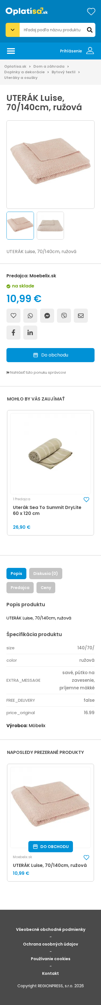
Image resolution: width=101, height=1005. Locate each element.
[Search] (89, 30)
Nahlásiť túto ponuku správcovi (37, 373)
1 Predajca (21, 499)
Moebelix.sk (22, 857)
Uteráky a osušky (21, 77)
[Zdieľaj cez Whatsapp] (30, 316)
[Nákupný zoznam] (91, 11)
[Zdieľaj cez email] (81, 316)
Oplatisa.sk (15, 66)
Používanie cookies (50, 959)
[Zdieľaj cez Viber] (64, 316)
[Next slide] (95, 225)
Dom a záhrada (49, 66)
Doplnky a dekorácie (24, 72)
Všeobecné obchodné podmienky (50, 929)
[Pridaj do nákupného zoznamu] (13, 316)
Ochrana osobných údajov (50, 944)
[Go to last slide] (5, 225)
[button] (20, 226)
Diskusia (45, 573)
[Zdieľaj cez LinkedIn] (30, 333)
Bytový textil (63, 72)
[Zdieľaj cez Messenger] (47, 316)
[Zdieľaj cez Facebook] (13, 333)
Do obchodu (54, 355)
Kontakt (50, 973)
